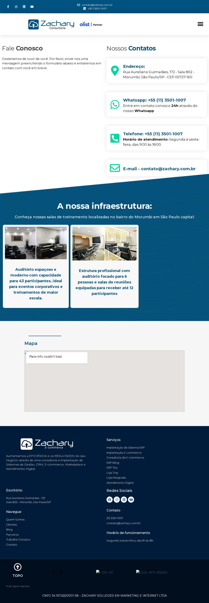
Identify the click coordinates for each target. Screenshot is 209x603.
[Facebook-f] (8, 7)
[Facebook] (110, 500)
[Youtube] (32, 7)
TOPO (17, 576)
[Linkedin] (24, 7)
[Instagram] (16, 7)
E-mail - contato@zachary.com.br (159, 168)
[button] (200, 24)
